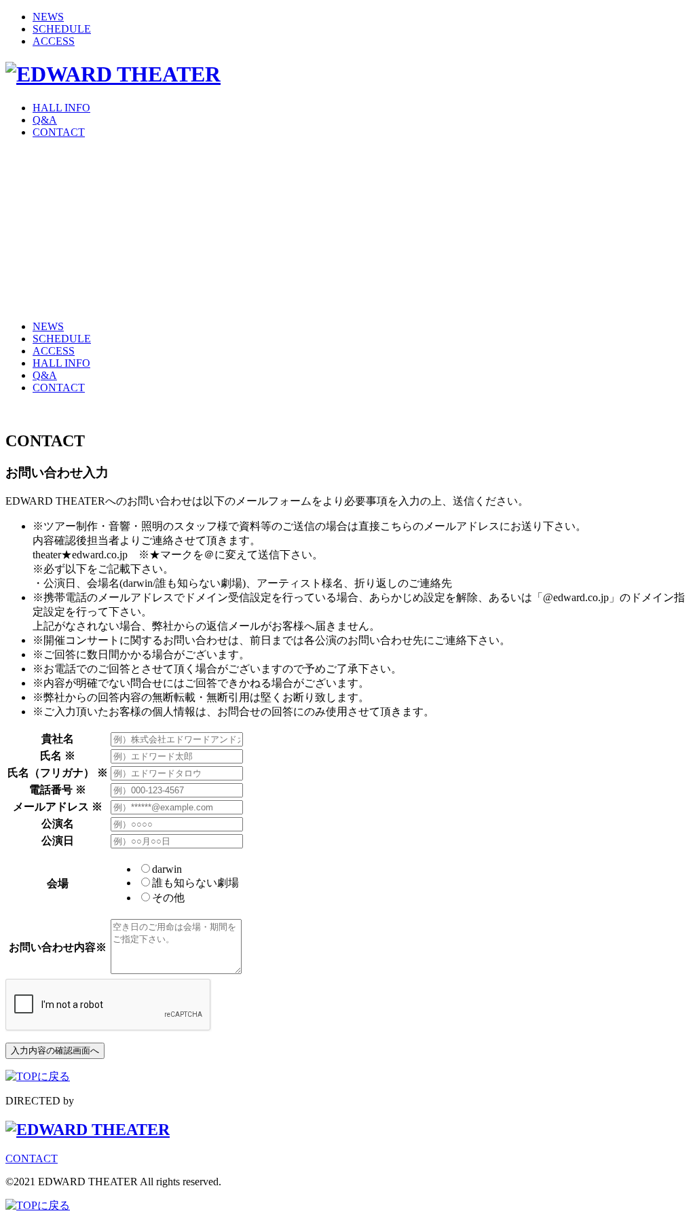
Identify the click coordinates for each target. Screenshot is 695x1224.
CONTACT (59, 132)
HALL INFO (61, 107)
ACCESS (54, 41)
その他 (168, 897)
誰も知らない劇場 (195, 882)
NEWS (48, 16)
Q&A (45, 120)
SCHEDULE (62, 29)
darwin (167, 869)
